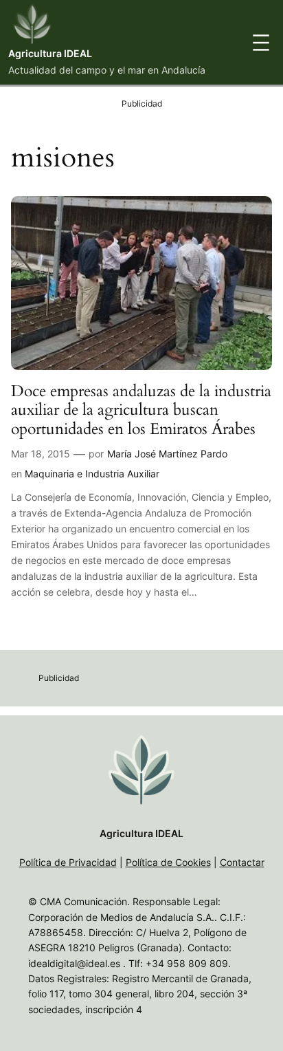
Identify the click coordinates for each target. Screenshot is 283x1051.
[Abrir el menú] (261, 42)
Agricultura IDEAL (50, 53)
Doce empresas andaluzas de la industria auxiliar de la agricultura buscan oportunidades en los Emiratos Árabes (141, 410)
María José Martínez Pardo (167, 453)
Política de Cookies (168, 862)
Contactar (242, 862)
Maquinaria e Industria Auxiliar (92, 473)
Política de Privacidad (68, 862)
